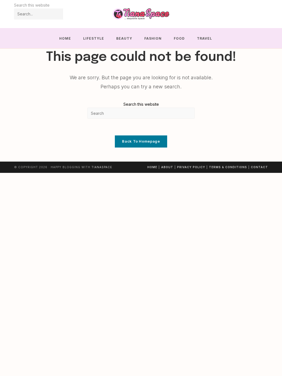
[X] (242, 14)
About (167, 167)
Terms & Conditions (228, 167)
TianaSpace (101, 167)
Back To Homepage (141, 141)
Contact (259, 167)
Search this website (141, 104)
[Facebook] (249, 14)
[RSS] (264, 14)
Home (152, 167)
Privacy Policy (191, 167)
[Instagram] (257, 14)
